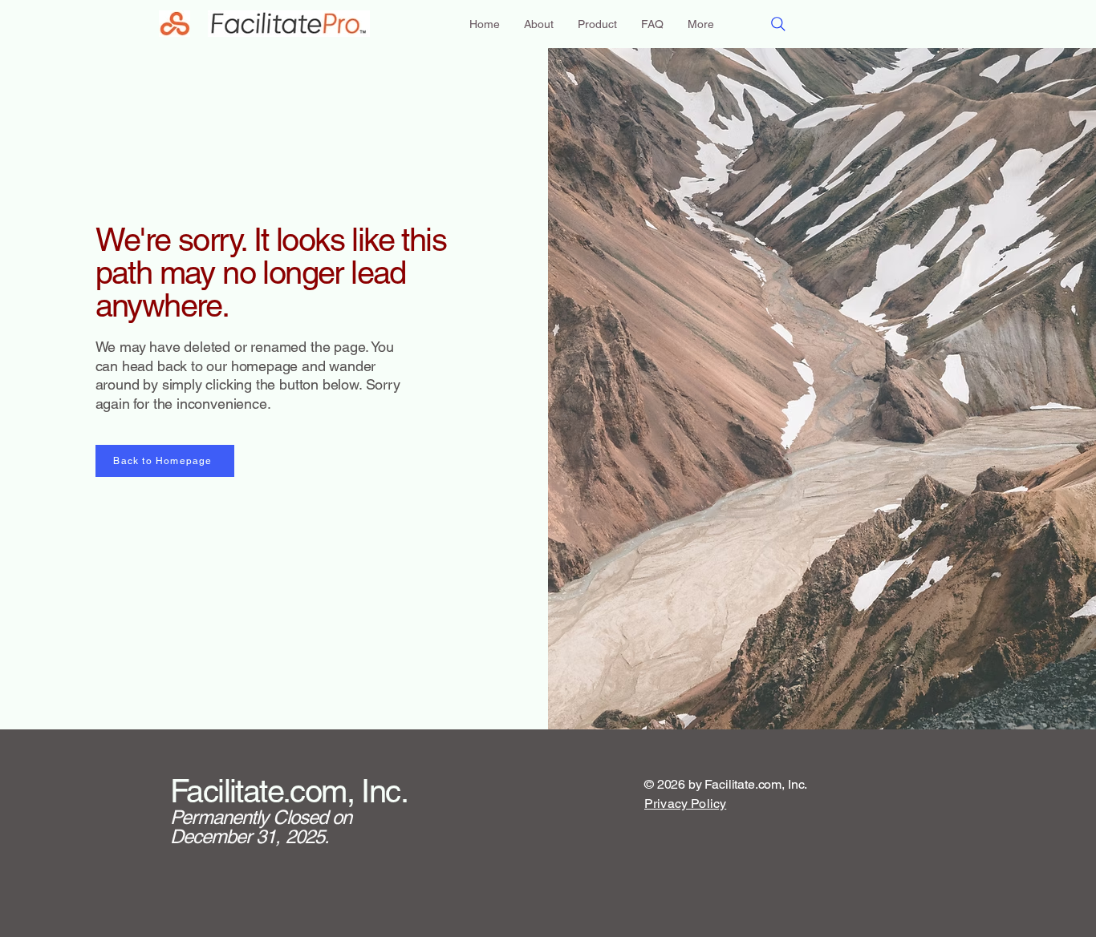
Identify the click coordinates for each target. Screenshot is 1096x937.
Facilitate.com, (262, 791)
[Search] (778, 24)
